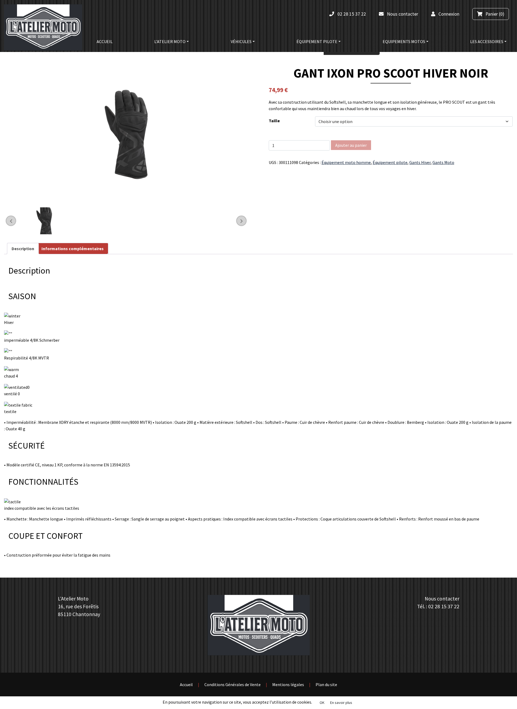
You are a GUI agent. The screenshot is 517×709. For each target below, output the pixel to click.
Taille (274, 120)
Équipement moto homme (346, 162)
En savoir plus (341, 702)
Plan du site (326, 684)
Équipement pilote (390, 162)
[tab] (23, 248)
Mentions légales (288, 684)
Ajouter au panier (351, 145)
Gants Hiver (420, 162)
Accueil (186, 684)
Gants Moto (443, 162)
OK (322, 702)
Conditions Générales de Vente (232, 684)
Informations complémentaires (72, 248)
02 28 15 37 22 (443, 606)
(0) (494, 14)
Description (23, 248)
